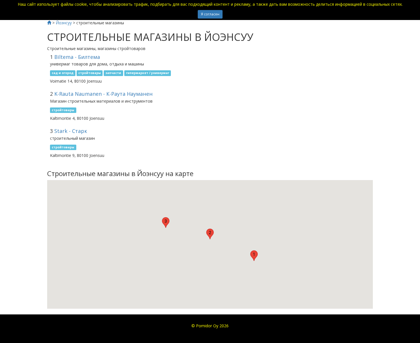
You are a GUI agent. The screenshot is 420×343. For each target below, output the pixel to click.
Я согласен (210, 14)
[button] (254, 255)
